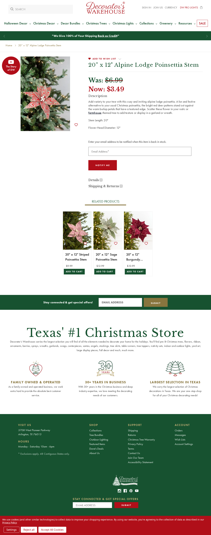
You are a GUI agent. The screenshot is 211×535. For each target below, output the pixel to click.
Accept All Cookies (52, 530)
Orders (178, 430)
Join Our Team (136, 457)
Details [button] (94, 180)
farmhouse (94, 113)
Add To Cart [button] (74, 271)
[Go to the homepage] (105, 7)
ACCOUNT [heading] (182, 425)
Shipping (133, 430)
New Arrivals (109, 36)
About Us (94, 453)
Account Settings (184, 444)
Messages (180, 435)
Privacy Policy (135, 444)
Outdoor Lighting (98, 439)
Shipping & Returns (104, 186)
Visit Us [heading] (24, 425)
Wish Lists (180, 439)
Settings (11, 530)
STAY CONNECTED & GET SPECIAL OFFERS (105, 499)
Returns (132, 435)
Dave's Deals (96, 448)
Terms (131, 448)
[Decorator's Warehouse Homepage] (125, 480)
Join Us (158, 7)
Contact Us (134, 453)
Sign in (146, 7)
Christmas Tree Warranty (141, 439)
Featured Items (97, 444)
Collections (95, 430)
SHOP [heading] (93, 425)
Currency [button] (171, 7)
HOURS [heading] (23, 441)
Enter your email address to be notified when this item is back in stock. (127, 142)
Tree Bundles (96, 435)
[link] (119, 491)
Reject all (28, 530)
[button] (201, 7)
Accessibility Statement (140, 462)
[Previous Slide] (4, 36)
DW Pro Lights (189, 7)
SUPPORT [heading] (135, 425)
